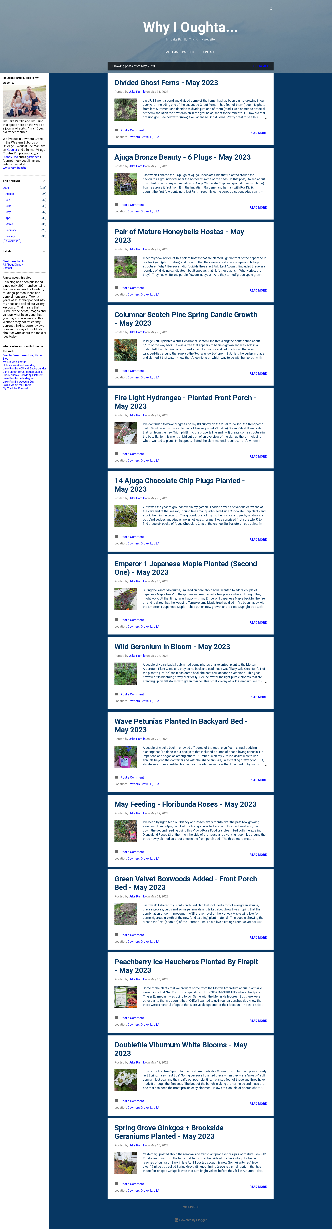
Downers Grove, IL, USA (143, 137)
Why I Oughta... (190, 27)
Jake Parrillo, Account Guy (18, 381)
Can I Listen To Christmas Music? (23, 371)
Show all (261, 66)
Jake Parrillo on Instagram (18, 378)
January (10, 236)
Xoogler (12, 149)
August (10, 193)
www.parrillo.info (14, 168)
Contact (209, 52)
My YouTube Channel (15, 388)
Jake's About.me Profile (17, 385)
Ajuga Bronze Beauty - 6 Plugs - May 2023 (182, 157)
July (8, 200)
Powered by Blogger (193, 1220)
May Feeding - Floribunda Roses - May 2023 (185, 804)
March (9, 224)
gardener (33, 157)
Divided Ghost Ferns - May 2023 (166, 82)
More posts (191, 1207)
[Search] (271, 9)
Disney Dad (10, 157)
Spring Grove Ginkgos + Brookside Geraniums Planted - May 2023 (169, 1132)
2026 (6, 187)
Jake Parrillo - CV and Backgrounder (24, 368)
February (11, 230)
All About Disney (13, 264)
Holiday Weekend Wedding (19, 365)
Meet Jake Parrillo (180, 52)
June (8, 206)
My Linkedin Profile (14, 362)
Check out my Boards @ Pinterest (23, 375)
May (8, 212)
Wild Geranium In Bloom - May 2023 (172, 646)
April (8, 218)
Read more (258, 133)
